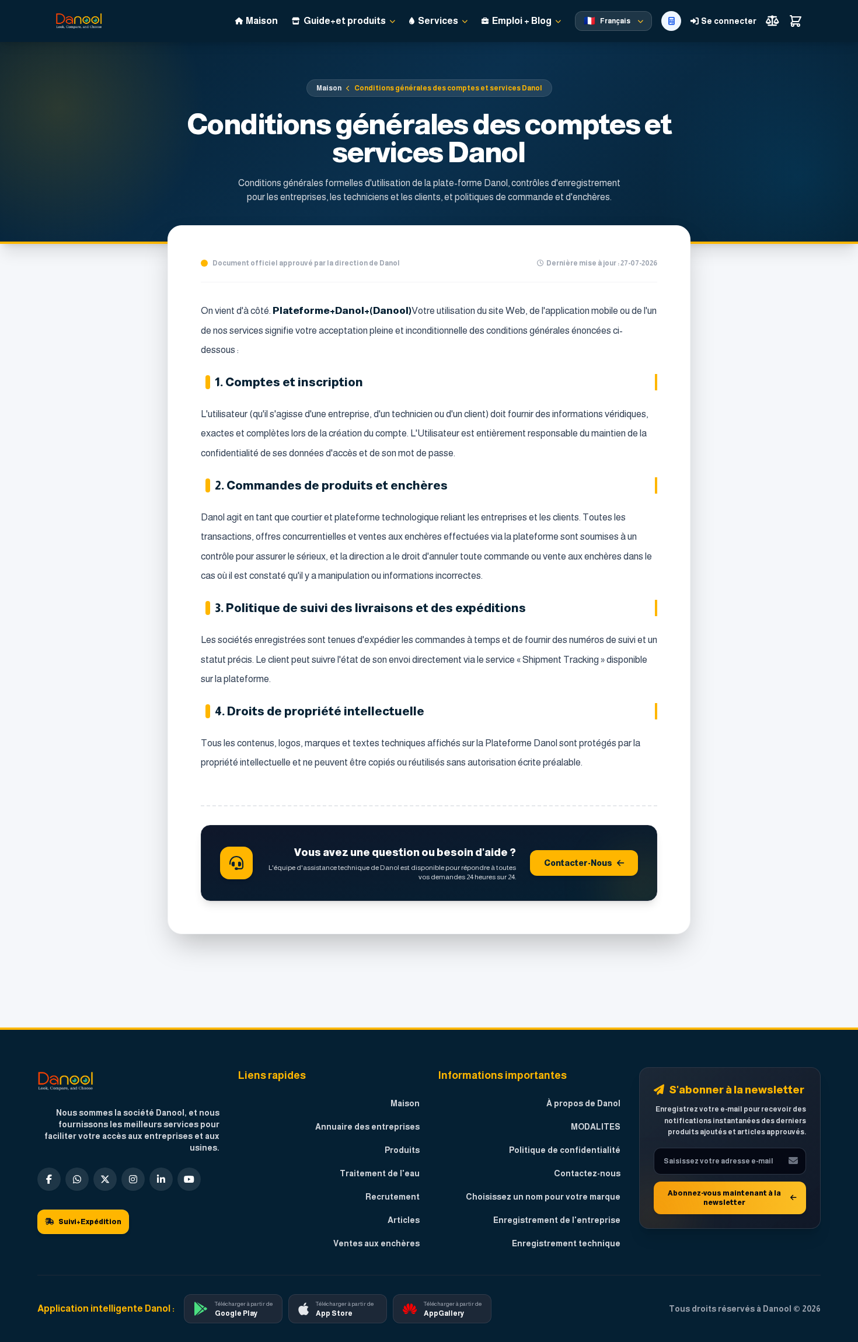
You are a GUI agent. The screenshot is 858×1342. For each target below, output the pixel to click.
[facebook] (49, 1179)
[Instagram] (133, 1179)
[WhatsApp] (77, 1179)
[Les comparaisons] (772, 21)
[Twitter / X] (105, 1179)
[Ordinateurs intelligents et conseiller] (671, 21)
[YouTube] (189, 1179)
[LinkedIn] (161, 1179)
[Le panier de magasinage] (796, 21)
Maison (328, 88)
